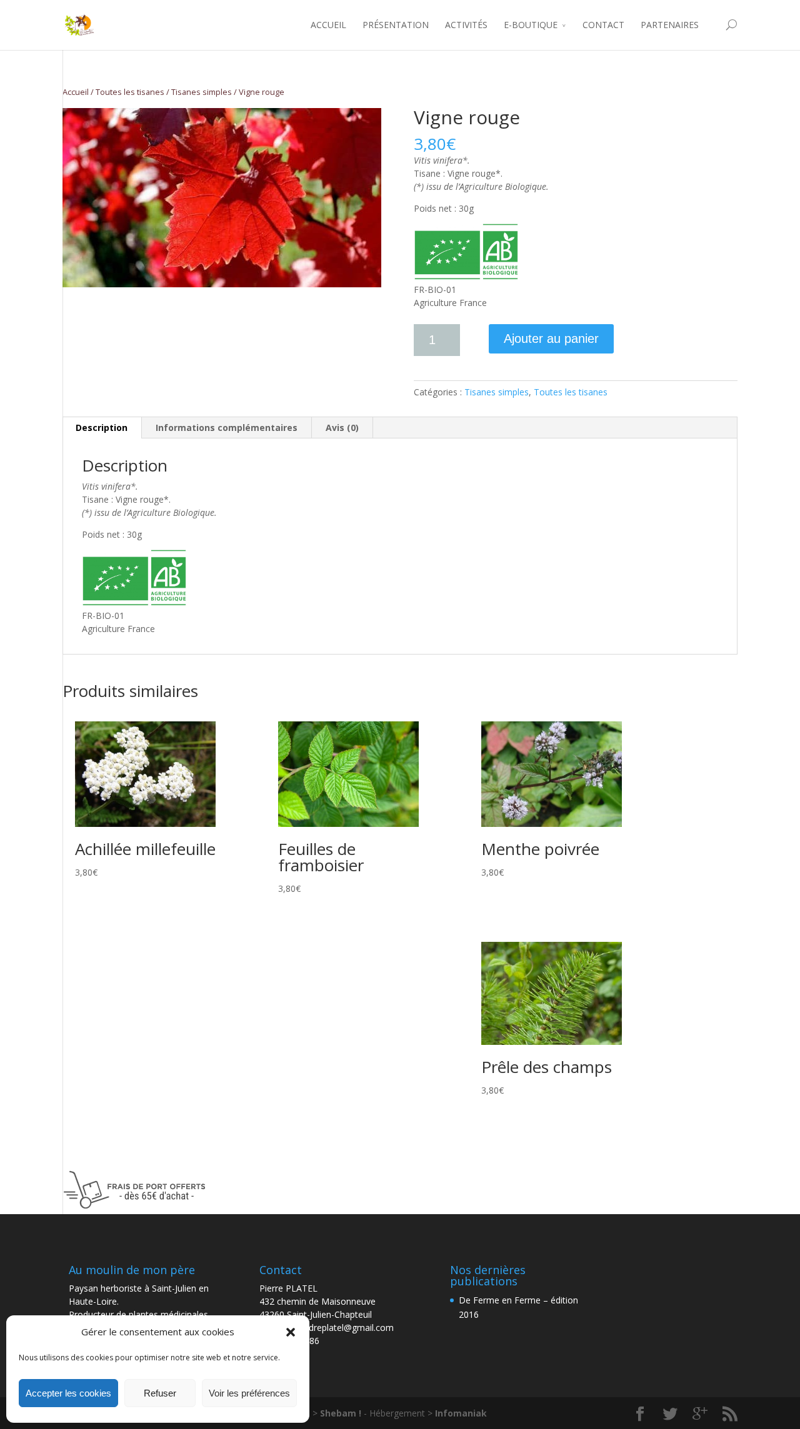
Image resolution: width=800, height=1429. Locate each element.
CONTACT (603, 25)
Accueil (75, 91)
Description (102, 427)
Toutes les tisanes (130, 91)
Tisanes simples (201, 91)
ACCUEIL (328, 25)
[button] (290, 1332)
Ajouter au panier (551, 338)
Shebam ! (342, 1413)
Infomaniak (461, 1413)
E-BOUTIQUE (531, 25)
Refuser (160, 1393)
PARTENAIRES (670, 25)
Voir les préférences (249, 1393)
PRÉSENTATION (395, 25)
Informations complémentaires (227, 427)
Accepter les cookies (68, 1393)
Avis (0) (342, 427)
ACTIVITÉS (466, 25)
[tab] (102, 427)
